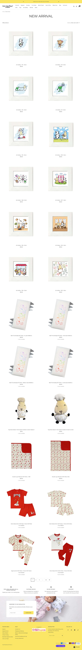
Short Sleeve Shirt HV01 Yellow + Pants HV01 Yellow (60, 523)
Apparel (22, 5)
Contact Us (17, 629)
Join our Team (5, 638)
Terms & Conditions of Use (21, 636)
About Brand (5, 633)
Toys (20, 7)
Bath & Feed (41, 5)
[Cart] (79, 6)
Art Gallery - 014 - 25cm (21, 64)
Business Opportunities (7, 636)
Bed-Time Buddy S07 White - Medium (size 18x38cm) (21, 382)
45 (46, 579)
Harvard (17, 5)
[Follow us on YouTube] (74, 630)
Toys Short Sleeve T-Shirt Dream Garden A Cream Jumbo (60, 429)
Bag (60, 5)
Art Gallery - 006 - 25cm (21, 245)
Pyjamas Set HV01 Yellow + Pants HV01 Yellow (21, 570)
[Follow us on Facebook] (68, 630)
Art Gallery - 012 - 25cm (21, 109)
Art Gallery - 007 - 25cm (60, 200)
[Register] (62, 635)
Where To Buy (5, 634)
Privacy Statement (19, 638)
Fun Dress (34, 5)
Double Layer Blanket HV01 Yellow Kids (60, 476)
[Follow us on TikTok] (78, 630)
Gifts (16, 7)
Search (3, 629)
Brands (31, 7)
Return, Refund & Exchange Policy (21, 633)
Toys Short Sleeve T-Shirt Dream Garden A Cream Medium (21, 429)
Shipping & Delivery (19, 631)
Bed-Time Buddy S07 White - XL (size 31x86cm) (21, 335)
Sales (36, 7)
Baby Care (55, 5)
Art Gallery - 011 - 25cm (61, 109)
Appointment (5, 631)
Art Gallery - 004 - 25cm (21, 290)
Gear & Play (48, 5)
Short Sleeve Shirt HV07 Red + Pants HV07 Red (21, 523)
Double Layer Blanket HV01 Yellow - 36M (21, 476)
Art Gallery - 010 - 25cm (21, 155)
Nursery (28, 5)
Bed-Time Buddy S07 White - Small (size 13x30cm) (60, 335)
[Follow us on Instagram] (71, 630)
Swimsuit (65, 5)
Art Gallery (25, 7)
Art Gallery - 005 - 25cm (60, 245)
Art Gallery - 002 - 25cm (60, 290)
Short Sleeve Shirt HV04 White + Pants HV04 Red (61, 570)
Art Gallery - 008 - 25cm (21, 200)
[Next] (49, 580)
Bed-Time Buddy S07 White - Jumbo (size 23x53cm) (60, 382)
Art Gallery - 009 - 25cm (60, 155)
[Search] (73, 6)
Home (3, 11)
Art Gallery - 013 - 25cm (61, 64)
